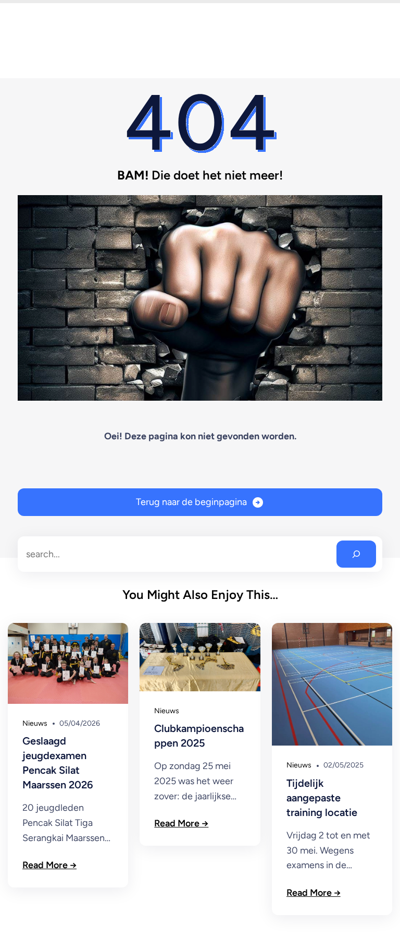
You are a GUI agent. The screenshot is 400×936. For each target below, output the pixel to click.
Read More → (49, 865)
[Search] (356, 554)
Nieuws (34, 723)
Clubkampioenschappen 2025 (199, 735)
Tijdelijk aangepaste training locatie (321, 798)
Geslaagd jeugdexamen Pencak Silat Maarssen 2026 (57, 763)
